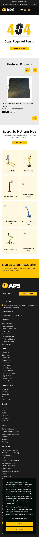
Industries (6, 446)
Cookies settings (19, 519)
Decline (19, 529)
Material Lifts (10, 171)
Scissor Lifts (28, 171)
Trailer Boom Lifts (10, 249)
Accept (20, 524)
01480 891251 (7, 294)
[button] (35, 10)
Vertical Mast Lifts (10, 196)
